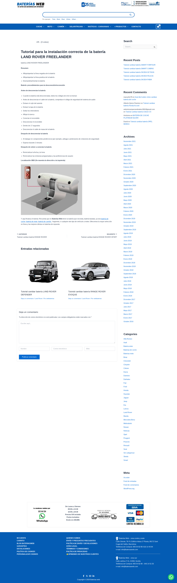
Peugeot (127, 438)
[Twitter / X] (87, 576)
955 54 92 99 (137, 547)
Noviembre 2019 (130, 222)
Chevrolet (127, 361)
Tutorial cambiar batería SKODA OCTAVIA (139, 72)
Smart (126, 460)
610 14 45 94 (148, 547)
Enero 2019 (128, 259)
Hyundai (127, 394)
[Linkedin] (93, 576)
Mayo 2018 (128, 288)
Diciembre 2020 (129, 174)
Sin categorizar (129, 453)
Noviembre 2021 (130, 141)
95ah (63, 19)
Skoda (126, 456)
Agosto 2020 (128, 189)
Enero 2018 (128, 296)
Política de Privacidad (76, 551)
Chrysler (127, 364)
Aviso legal (71, 546)
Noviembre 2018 (130, 266)
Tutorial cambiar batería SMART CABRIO (139, 68)
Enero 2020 (128, 215)
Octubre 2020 (128, 182)
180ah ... (74, 19)
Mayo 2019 (128, 244)
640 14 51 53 (149, 564)
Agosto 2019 (128, 233)
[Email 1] (90, 576)
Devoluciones (23, 549)
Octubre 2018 (128, 270)
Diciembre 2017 (129, 299)
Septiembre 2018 (130, 274)
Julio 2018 (127, 281)
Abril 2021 (127, 160)
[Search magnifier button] (130, 14)
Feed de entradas (130, 481)
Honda (126, 390)
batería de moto (31, 221)
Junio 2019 (128, 241)
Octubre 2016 (128, 321)
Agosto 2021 (128, 145)
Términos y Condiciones (77, 549)
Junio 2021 (128, 152)
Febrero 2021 (128, 167)
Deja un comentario (27, 298)
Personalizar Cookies (27, 554)
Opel (125, 434)
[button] (43, 27)
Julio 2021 (127, 149)
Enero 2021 (128, 171)
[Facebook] (84, 576)
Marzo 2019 (128, 252)
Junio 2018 (128, 285)
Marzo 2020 (128, 207)
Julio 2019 (127, 237)
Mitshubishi (128, 423)
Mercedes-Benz (129, 420)
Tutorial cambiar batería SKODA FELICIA (138, 76)
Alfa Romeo (128, 339)
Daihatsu (127, 379)
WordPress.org (129, 488)
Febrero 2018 (128, 292)
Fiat (125, 383)
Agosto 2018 (128, 277)
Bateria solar (128, 346)
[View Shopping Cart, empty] (158, 27)
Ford (125, 387)
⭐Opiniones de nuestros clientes (82, 554)
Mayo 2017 (128, 310)
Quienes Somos (73, 538)
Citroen (126, 368)
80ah (58, 19)
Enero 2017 (128, 318)
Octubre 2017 (128, 303)
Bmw (125, 357)
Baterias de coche (130, 350)
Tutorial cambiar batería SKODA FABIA (138, 79)
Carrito (20, 541)
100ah (68, 19)
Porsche (127, 442)
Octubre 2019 (128, 226)
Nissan (126, 427)
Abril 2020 (127, 204)
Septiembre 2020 (130, 185)
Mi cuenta (21, 538)
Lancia (126, 409)
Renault (126, 445)
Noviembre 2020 (130, 178)
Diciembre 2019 (129, 218)
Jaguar (126, 398)
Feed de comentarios (131, 485)
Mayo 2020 (128, 200)
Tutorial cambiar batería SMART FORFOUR (139, 65)
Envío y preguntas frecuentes (81, 541)
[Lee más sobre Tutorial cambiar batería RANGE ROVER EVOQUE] (90, 271)
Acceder (127, 477)
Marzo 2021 (128, 163)
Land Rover (38, 298)
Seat (125, 449)
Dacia (126, 372)
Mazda (126, 416)
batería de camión (44, 221)
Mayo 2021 (128, 156)
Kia (125, 405)
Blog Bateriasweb (25, 543)
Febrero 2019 (128, 255)
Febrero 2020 (128, 211)
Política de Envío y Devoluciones (81, 543)
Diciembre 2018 (129, 263)
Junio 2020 (128, 196)
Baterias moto (129, 353)
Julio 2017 (127, 307)
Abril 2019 (127, 248)
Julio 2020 (127, 193)
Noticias (126, 431)
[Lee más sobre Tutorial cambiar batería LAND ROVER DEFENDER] (43, 271)
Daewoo (127, 376)
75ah (53, 19)
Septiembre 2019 (130, 229)
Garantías (22, 546)
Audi (125, 342)
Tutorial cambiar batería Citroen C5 (138, 112)
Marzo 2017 (128, 314)
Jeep (125, 401)
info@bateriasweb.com (129, 549)
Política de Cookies (26, 551)
